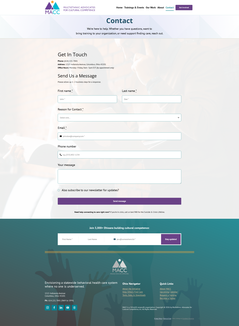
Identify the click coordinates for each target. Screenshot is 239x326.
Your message (66, 165)
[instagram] (47, 307)
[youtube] (67, 307)
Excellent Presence (188, 318)
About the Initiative (131, 288)
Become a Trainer (168, 298)
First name (65, 91)
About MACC (165, 288)
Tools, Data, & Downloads (134, 295)
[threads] (74, 307)
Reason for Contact (70, 109)
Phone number (67, 146)
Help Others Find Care (132, 292)
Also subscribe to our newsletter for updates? (90, 190)
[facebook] (54, 307)
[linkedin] (61, 307)
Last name (129, 91)
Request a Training (168, 295)
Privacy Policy (158, 318)
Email (62, 128)
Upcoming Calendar (169, 292)
